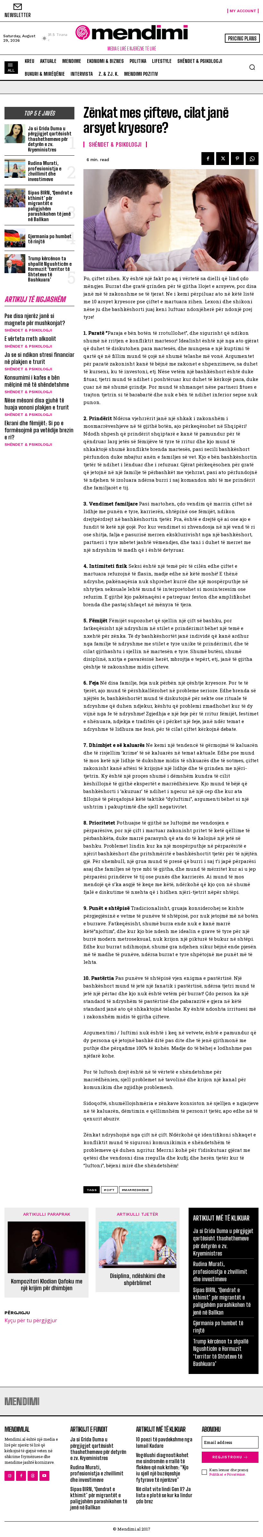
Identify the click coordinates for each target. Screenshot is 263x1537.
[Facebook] (207, 158)
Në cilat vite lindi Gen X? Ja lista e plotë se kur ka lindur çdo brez (164, 1495)
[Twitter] (222, 158)
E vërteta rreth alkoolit (30, 338)
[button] (252, 67)
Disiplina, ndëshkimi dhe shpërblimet (137, 1279)
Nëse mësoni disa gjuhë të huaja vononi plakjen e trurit (36, 404)
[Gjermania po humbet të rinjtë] (14, 238)
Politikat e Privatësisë (227, 1474)
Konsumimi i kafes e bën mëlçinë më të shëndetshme (36, 381)
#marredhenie (135, 1190)
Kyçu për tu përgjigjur (30, 1320)
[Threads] (33, 1476)
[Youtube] (44, 1476)
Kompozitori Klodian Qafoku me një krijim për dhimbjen (46, 1285)
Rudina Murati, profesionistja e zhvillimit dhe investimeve (44, 171)
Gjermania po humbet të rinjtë (50, 239)
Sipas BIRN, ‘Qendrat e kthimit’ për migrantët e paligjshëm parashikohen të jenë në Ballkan (50, 206)
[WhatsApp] (252, 158)
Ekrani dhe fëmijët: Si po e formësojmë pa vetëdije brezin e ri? (38, 429)
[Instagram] (9, 1476)
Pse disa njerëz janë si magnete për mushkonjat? (34, 319)
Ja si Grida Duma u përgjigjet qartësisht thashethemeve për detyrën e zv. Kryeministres (50, 138)
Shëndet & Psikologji (28, 330)
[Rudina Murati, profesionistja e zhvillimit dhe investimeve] (14, 168)
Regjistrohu (227, 1457)
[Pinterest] (237, 158)
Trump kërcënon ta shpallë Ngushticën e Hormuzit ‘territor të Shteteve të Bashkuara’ (50, 268)
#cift (109, 1190)
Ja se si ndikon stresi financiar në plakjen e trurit (39, 358)
